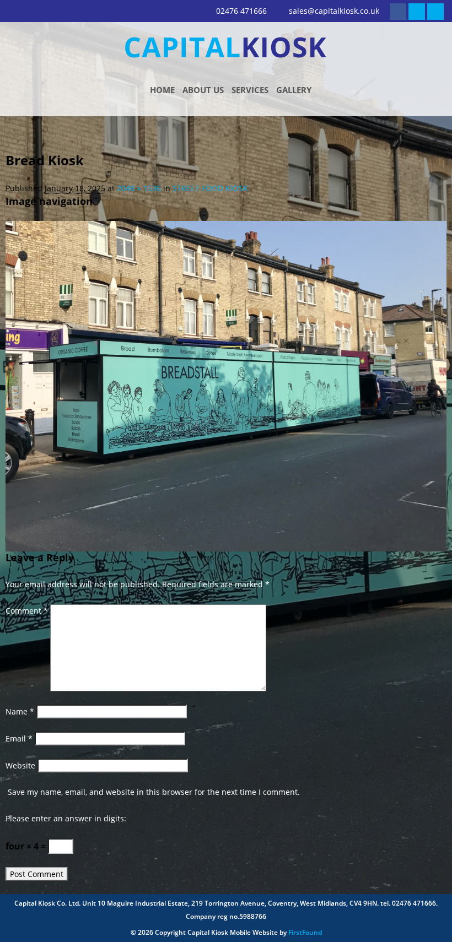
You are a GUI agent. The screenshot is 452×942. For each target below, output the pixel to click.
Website (20, 765)
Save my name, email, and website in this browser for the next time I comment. (154, 792)
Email (19, 738)
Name (20, 711)
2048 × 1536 (139, 188)
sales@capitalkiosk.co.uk (334, 11)
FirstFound (305, 932)
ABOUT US (203, 89)
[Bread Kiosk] (226, 385)
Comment (27, 610)
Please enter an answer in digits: (66, 818)
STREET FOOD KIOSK (210, 188)
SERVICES (250, 89)
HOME (162, 89)
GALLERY (293, 89)
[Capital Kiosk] (226, 46)
